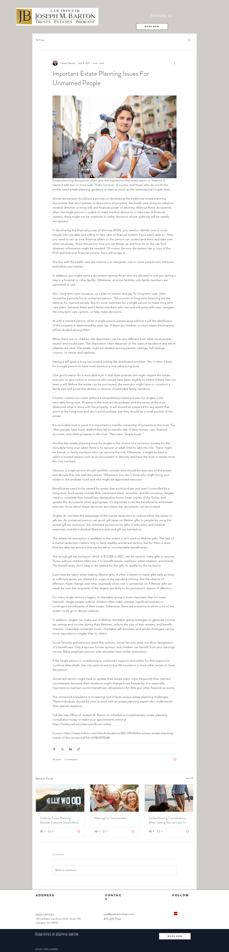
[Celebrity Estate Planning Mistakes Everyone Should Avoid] (60, 798)
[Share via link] (78, 749)
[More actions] (175, 63)
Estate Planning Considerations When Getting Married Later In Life (167, 820)
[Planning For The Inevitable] (114, 798)
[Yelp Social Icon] (175, 913)
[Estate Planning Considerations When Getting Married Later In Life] (169, 798)
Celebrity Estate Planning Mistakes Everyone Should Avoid (59, 820)
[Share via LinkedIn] (70, 749)
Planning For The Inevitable (110, 818)
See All (189, 778)
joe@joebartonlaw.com (119, 914)
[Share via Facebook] (54, 749)
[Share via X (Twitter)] (62, 749)
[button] (189, 40)
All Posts (40, 39)
